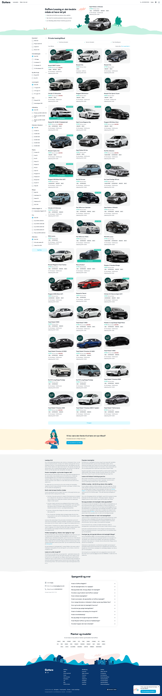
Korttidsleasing (104, 675)
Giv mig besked (61, 61)
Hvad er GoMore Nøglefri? (78, 583)
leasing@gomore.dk (59, 586)
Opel (71, 644)
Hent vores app (66, 677)
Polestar (82, 644)
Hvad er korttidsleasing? (78, 614)
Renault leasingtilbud (105, 677)
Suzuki (103, 644)
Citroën (68, 641)
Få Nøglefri (84, 680)
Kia (98, 641)
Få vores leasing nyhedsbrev (148, 691)
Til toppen (89, 423)
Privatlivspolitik (63, 689)
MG (57, 644)
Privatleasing (103, 673)
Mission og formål (67, 673)
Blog (64, 682)
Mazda (103, 641)
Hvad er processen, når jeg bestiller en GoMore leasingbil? (87, 599)
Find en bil (84, 671)
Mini (61, 644)
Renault (88, 644)
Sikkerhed (84, 684)
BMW (64, 641)
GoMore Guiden (66, 684)
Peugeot (76, 644)
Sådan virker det (23, 2)
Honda (88, 641)
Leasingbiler (15, 2)
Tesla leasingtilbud (104, 678)
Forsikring (84, 682)
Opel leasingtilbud (104, 682)
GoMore (92, 511)
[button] (39, 40)
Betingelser (56, 689)
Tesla (62, 646)
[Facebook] (45, 672)
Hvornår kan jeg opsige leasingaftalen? (82, 608)
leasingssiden (49, 543)
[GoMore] (6, 2)
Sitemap (68, 689)
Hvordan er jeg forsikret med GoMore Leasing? (84, 593)
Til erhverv (84, 675)
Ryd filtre (39, 250)
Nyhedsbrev (65, 678)
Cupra (74, 641)
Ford (83, 641)
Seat (94, 644)
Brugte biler (98, 646)
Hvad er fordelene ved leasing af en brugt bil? (84, 611)
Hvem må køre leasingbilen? (79, 596)
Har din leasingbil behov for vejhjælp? (82, 586)
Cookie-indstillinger (75, 689)
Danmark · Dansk (112, 689)
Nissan (66, 644)
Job (64, 680)
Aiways (58, 641)
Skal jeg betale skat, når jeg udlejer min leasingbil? (85, 589)
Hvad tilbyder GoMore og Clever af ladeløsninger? (85, 620)
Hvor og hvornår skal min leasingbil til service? (84, 605)
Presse (64, 675)
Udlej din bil (84, 678)
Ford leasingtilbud (104, 680)
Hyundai (94, 641)
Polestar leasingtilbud (105, 684)
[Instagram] (48, 672)
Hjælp (152, 2)
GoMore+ (84, 677)
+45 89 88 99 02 (58, 589)
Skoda (98, 644)
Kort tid (86, 646)
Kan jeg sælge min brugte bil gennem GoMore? (84, 617)
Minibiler (92, 646)
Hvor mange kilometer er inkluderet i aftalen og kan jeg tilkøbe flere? (91, 602)
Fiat (79, 641)
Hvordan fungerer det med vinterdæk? (82, 624)
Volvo (66, 646)
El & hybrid (73, 646)
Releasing (80, 646)
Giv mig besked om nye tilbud (74, 442)
